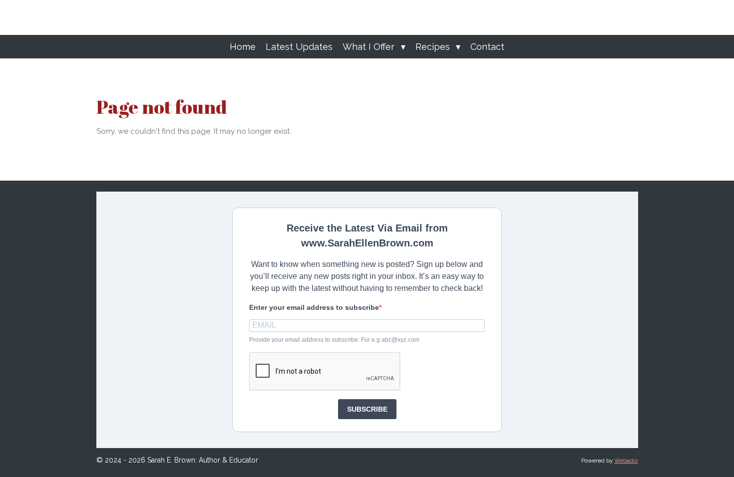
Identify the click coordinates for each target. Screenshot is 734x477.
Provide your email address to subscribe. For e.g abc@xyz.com (334, 339)
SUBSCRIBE (367, 409)
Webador (626, 460)
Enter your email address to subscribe (314, 307)
